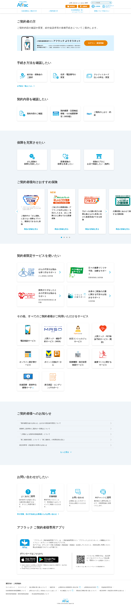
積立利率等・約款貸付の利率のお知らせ (33, 445)
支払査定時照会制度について (40, 594)
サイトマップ (22, 587)
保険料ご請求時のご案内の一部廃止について (34, 428)
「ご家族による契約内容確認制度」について (34, 434)
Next (105, 211)
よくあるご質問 (83, 3)
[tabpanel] (31, 211)
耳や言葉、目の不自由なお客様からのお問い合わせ (37, 514)
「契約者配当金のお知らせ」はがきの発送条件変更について (40, 423)
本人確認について (65, 590)
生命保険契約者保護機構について (16, 590)
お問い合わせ (73, 3)
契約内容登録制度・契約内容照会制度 (17, 594)
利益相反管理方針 (106, 587)
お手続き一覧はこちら (24, 86)
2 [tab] (64, 237)
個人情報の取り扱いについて (38, 587)
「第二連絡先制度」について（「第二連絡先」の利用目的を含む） (42, 439)
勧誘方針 (52, 587)
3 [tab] (66, 237)
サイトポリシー (10, 587)
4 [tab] (69, 237)
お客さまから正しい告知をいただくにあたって (43, 590)
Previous (17, 211)
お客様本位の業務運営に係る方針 (68, 587)
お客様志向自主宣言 (90, 587)
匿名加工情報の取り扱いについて (86, 590)
